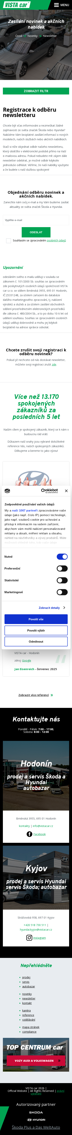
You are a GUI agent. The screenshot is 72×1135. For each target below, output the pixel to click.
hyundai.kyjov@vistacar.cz (36, 929)
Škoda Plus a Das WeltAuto (36, 1127)
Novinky (32, 36)
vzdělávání (28, 1019)
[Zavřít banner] (66, 491)
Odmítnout (36, 641)
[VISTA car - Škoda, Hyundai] (17, 4)
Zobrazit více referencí (33, 695)
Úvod (18, 36)
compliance (29, 1031)
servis (25, 982)
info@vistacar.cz (43, 826)
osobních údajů (56, 240)
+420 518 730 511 (35, 925)
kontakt (27, 1003)
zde (54, 364)
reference (28, 1015)
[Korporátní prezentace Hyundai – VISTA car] (36, 1120)
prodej (26, 977)
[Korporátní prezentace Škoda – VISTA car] (36, 1112)
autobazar (28, 986)
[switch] (62, 568)
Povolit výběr (36, 630)
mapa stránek (30, 1027)
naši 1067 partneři (25, 510)
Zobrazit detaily (49, 607)
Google (26, 660)
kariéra (26, 1010)
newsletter (28, 998)
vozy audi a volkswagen (34, 1060)
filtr (36, 91)
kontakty (25, 826)
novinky (27, 994)
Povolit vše (36, 619)
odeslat (36, 232)
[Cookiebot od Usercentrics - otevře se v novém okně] (43, 490)
